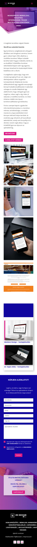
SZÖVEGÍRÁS (31, 525)
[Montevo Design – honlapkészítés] (18, 330)
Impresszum (27, 537)
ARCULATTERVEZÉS (25, 527)
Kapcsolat (18, 492)
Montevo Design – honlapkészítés (17, 342)
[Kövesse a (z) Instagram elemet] (18, 542)
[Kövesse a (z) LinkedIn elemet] (22, 542)
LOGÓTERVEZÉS (11, 527)
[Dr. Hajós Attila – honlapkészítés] (18, 355)
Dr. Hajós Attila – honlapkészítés (16, 367)
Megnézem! (10, 133)
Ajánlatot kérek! (13, 140)
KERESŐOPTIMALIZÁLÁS (17, 525)
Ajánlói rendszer (18, 533)
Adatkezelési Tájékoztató (13, 537)
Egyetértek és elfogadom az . (19, 448)
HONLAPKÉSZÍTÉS (12, 523)
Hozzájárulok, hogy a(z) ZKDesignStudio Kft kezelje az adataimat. (19, 442)
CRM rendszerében (12, 443)
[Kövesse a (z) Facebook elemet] (14, 542)
